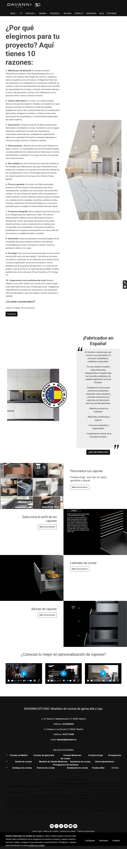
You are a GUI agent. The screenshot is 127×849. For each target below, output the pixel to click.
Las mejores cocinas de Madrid (73, 790)
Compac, (52, 779)
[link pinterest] (66, 826)
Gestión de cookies (68, 831)
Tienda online (98, 768)
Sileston (60, 779)
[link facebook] (52, 826)
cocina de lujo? (17, 795)
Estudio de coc (36, 790)
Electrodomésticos (105, 761)
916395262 (68, 724)
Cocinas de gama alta (44, 755)
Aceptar (116, 840)
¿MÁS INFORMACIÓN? (98, 452)
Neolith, (46, 779)
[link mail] (125, 287)
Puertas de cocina (46, 768)
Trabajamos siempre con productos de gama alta (58, 793)
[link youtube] (70, 826)
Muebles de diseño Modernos (53, 761)
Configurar (90, 840)
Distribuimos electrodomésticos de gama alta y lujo (28, 784)
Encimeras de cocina (81, 761)
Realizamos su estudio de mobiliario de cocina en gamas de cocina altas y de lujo (40, 777)
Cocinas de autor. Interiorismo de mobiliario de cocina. (82, 773)
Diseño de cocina (24, 761)
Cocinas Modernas (72, 755)
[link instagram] (57, 826)
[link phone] (125, 282)
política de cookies (37, 845)
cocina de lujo (31, 793)
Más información (80, 487)
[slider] (14, 680)
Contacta (11, 314)
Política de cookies (50, 831)
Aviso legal (37, 831)
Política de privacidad (85, 831)
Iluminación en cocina (77, 768)
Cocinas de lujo (95, 755)
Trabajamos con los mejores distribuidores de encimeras (97, 777)
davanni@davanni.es (66, 739)
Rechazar (103, 840)
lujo (28, 790)
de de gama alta (55, 798)
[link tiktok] (61, 826)
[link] (24, 5)
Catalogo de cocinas (22, 768)
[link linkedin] (75, 826)
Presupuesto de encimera (65, 764)
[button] (13, 13)
